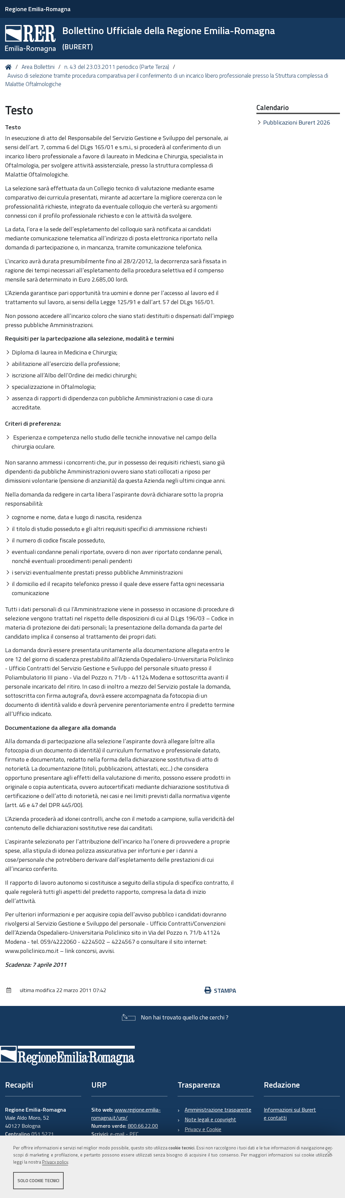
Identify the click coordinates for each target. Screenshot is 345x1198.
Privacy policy (55, 1162)
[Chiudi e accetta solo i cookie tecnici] (328, 1151)
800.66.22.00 (143, 1126)
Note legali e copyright (210, 1119)
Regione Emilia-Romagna (37, 9)
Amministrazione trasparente (218, 1110)
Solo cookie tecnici (38, 1180)
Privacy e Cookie (203, 1129)
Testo (13, 127)
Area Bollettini (38, 66)
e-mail (117, 1134)
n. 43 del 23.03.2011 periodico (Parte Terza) (116, 66)
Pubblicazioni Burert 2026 (296, 122)
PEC (133, 1134)
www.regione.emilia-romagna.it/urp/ (126, 1114)
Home (9, 67)
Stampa (225, 990)
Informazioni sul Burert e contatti (290, 1114)
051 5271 (42, 1134)
